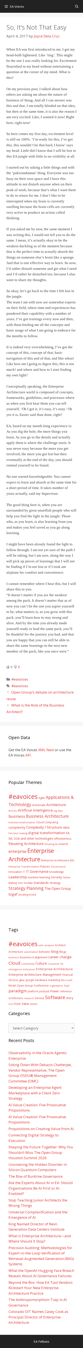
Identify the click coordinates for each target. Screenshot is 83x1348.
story (69, 998)
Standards (41, 882)
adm (41, 945)
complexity (17, 827)
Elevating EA (51, 844)
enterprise (17, 851)
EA (68, 833)
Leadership (18, 876)
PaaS (67, 985)
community (27, 963)
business (17, 816)
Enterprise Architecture (54, 969)
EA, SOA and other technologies (31, 838)
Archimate (39, 805)
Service (39, 998)
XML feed (46, 749)
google (30, 980)
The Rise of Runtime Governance (36, 1176)
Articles (13, 810)
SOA (20, 882)
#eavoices (19, 679)
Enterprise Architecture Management (35, 974)
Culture (41, 963)
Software (55, 997)
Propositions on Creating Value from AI (41, 1128)
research (29, 998)
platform (33, 991)
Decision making (18, 833)
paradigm (18, 990)
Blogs (62, 952)
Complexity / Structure (44, 827)
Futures (45, 866)
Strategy (55, 883)
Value (25, 1003)
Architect (60, 945)
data (66, 827)
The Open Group (57, 888)
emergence (15, 969)
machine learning (39, 877)
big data (58, 810)
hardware (41, 980)
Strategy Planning (26, 888)
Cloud (14, 963)
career (53, 956)
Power (54, 991)
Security (56, 877)
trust (17, 1004)
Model (12, 985)
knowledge (56, 872)
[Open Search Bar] (76, 6)
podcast (44, 991)
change (66, 956)
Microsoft (66, 980)
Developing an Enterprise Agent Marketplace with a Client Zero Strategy (35, 1093)
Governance (58, 866)
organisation (56, 985)
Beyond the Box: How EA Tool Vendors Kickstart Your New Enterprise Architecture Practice (41, 1288)
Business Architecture (47, 816)
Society (28, 883)
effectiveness (63, 838)
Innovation (15, 872)
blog (55, 951)
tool (11, 1003)
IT (24, 871)
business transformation (22, 822)
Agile (42, 798)
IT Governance (37, 871)
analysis (49, 945)
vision (33, 1004)
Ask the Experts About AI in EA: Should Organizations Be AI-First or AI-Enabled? (41, 1188)
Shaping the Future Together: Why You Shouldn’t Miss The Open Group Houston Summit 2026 (41, 1152)
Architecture (56, 804)
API (28, 755)
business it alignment (33, 957)
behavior (44, 952)
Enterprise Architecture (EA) (57, 860)
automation (31, 951)
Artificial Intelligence (35, 810)
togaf (13, 894)
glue (22, 980)
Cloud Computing (47, 822)
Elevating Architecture (26, 843)
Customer (54, 963)
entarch (63, 844)
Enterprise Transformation (24, 866)
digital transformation (46, 832)
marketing (54, 980)
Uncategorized (27, 894)
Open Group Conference (33, 985)
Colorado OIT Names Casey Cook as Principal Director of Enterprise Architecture (38, 1317)
